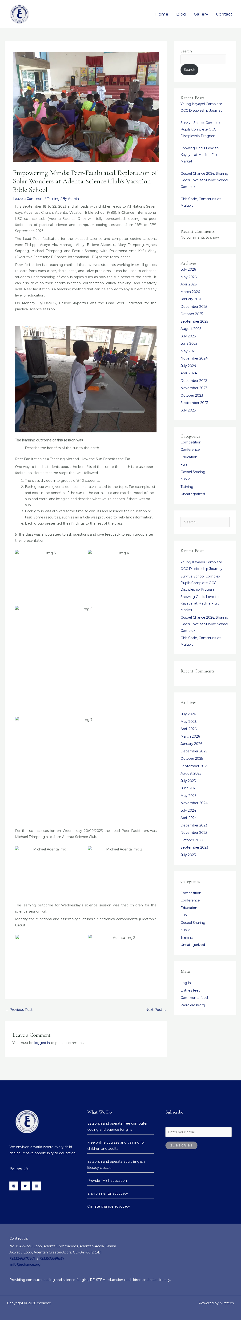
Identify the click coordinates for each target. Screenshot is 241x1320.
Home (161, 14)
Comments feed (194, 998)
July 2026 (188, 269)
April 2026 (189, 284)
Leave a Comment (28, 199)
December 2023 (194, 381)
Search (186, 51)
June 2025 (189, 343)
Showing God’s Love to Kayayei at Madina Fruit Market (200, 154)
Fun (184, 464)
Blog (181, 14)
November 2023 (194, 388)
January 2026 (191, 299)
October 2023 (192, 395)
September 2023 (194, 403)
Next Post (155, 1010)
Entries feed (191, 990)
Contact (224, 14)
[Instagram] (36, 1186)
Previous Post (18, 1010)
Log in (186, 983)
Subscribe (181, 1145)
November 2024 (194, 358)
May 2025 (188, 351)
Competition (191, 442)
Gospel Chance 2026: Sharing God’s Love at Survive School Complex (204, 180)
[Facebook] (13, 1186)
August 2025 (191, 329)
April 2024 (189, 373)
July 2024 (188, 366)
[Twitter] (25, 1186)
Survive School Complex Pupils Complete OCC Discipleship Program (200, 129)
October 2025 (192, 314)
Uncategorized (193, 494)
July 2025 (188, 336)
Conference (190, 449)
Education (189, 457)
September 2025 (194, 321)
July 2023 (188, 410)
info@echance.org (25, 1264)
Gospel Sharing (193, 472)
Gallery (201, 14)
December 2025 (194, 306)
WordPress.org (193, 1005)
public (185, 479)
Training (53, 199)
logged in (42, 1043)
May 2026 (189, 277)
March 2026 (190, 292)
